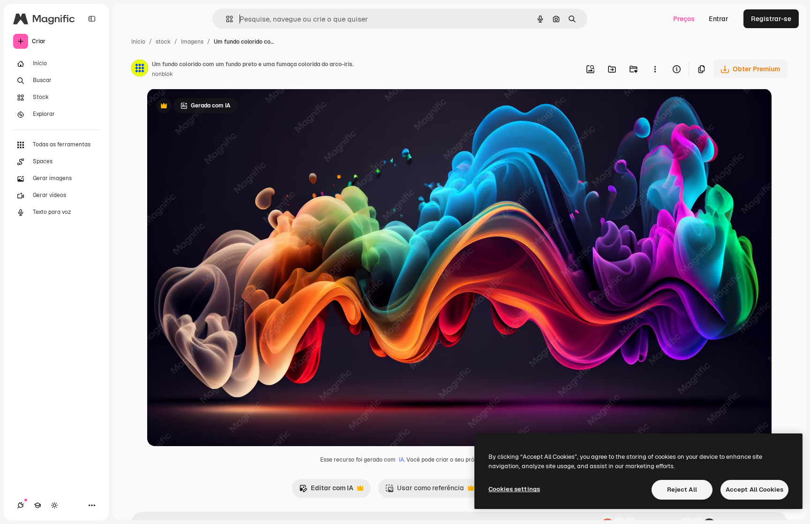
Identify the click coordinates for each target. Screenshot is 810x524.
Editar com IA (326, 490)
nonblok (162, 74)
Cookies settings (514, 489)
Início (138, 42)
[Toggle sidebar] (91, 18)
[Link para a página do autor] (139, 69)
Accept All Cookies (754, 490)
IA (401, 459)
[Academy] (37, 505)
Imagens (192, 42)
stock (163, 42)
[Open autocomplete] (226, 19)
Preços (684, 19)
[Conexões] (20, 505)
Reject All (682, 490)
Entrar (718, 19)
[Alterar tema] (54, 505)
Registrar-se (771, 19)
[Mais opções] (654, 69)
